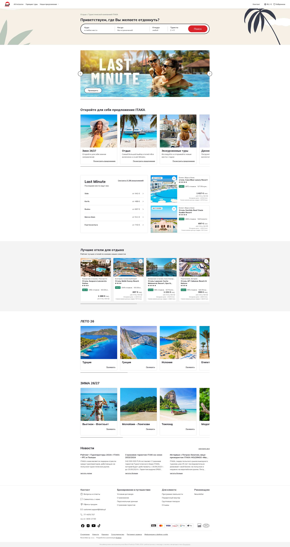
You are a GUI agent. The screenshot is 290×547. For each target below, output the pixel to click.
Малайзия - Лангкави (136, 424)
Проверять (110, 367)
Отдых (126, 150)
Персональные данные (127, 501)
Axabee (118, 538)
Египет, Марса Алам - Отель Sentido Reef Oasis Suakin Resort (174, 207)
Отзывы (165, 505)
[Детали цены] (207, 196)
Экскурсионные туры (175, 150)
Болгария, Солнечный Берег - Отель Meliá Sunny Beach (127, 260)
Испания (167, 362)
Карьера (105, 534)
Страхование (123, 498)
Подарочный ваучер (171, 498)
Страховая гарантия (126, 505)
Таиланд (167, 424)
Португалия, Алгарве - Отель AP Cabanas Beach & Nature (192, 260)
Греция (126, 362)
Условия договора (125, 494)
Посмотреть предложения (104, 161)
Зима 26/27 (89, 150)
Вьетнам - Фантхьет (95, 424)
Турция (86, 362)
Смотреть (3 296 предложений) (131, 180)
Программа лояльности (172, 494)
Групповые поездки (171, 501)
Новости (95, 534)
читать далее (86, 473)
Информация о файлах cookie (156, 534)
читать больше (131, 473)
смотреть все (204, 449)
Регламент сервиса (134, 534)
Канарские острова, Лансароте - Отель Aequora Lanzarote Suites (94, 260)
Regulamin (186, 544)
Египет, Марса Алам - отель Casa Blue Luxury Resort (171, 176)
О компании (85, 534)
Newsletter (199, 494)
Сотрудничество (117, 534)
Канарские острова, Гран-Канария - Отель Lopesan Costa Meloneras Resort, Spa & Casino (161, 261)
